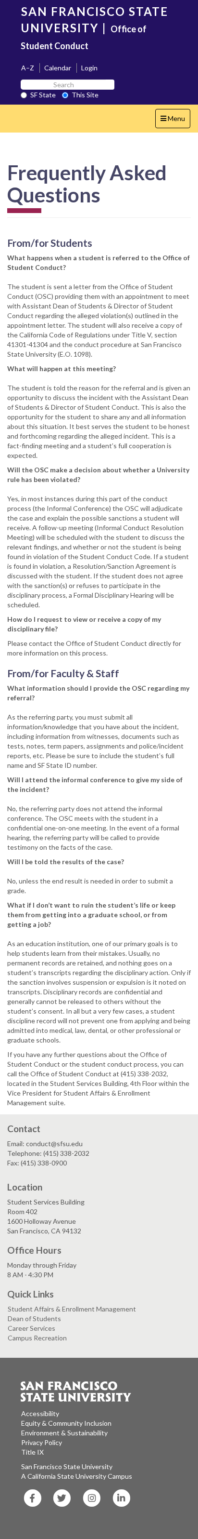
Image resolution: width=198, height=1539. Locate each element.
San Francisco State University (66, 1466)
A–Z (27, 68)
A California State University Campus (76, 1476)
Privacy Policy (41, 1442)
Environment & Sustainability (64, 1433)
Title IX (32, 1452)
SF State (43, 95)
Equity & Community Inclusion (66, 1423)
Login (89, 68)
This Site (85, 95)
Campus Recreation (37, 1338)
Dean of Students (34, 1318)
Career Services (31, 1328)
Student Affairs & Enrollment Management (72, 1309)
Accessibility (40, 1413)
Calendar (57, 68)
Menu (175, 121)
